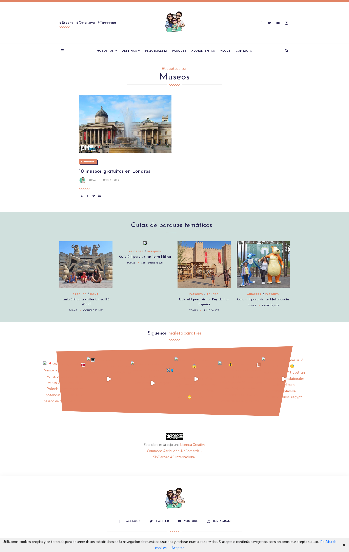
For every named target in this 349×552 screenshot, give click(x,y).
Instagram (222, 521)
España (67, 22)
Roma (94, 294)
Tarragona (108, 22)
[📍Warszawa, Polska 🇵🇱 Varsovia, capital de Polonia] (65, 383)
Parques (179, 51)
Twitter (162, 521)
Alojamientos (203, 51)
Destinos (129, 51)
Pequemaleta (156, 51)
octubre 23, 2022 (93, 310)
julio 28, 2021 (211, 310)
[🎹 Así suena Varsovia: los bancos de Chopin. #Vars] (109, 379)
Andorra (254, 294)
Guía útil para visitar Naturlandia (263, 299)
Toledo (213, 294)
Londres (88, 161)
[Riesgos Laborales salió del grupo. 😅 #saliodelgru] (284, 379)
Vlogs (225, 51)
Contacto (244, 51)
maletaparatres (185, 333)
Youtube (191, 521)
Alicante (136, 251)
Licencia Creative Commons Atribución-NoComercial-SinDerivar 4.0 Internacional (176, 450)
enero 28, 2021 (270, 306)
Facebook (132, 521)
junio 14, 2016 (110, 180)
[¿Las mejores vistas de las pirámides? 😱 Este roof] (196, 379)
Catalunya (87, 22)
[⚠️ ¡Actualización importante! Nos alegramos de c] (240, 383)
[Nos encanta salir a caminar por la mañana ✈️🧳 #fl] (152, 383)
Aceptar (177, 548)
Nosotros (105, 51)
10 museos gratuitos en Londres (114, 171)
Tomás (91, 180)
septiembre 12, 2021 (152, 263)
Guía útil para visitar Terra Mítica (145, 256)
